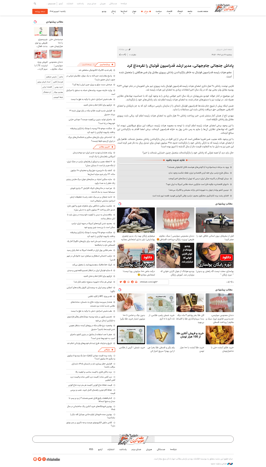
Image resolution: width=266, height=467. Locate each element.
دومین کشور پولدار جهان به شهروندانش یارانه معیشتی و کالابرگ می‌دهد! (199, 190)
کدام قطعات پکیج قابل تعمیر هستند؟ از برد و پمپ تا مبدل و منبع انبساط (92, 399)
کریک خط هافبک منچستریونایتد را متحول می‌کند (92, 264)
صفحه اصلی (227, 49)
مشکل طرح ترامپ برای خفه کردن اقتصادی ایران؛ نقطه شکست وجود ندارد (198, 173)
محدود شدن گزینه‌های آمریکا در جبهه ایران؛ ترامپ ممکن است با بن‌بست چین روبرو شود (93, 225)
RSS (91, 449)
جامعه (189, 11)
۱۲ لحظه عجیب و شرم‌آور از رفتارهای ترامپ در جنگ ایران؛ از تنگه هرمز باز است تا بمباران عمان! (91, 163)
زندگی (113, 11)
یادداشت (80, 3)
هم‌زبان (103, 3)
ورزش (146, 11)
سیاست (159, 11)
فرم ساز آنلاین (58, 81)
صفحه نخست (202, 11)
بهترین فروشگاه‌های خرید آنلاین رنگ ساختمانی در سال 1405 (91, 408)
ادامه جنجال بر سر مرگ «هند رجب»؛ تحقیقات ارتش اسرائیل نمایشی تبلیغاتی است (92, 198)
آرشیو (61, 3)
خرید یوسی (59, 86)
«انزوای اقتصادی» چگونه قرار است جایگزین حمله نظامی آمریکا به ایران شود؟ (197, 184)
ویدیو (104, 11)
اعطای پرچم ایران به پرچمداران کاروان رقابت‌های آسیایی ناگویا (91, 289)
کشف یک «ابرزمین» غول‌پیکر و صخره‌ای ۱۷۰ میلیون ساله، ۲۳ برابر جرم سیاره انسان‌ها (93, 172)
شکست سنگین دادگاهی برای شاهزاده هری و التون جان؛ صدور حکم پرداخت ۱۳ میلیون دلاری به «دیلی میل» (91, 207)
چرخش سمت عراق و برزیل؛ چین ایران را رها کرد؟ (92, 84)
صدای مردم (91, 3)
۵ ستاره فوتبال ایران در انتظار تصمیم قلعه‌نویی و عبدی (89, 270)
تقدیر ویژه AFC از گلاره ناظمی (100, 296)
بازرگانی (107, 349)
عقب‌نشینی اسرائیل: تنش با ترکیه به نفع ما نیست (91, 99)
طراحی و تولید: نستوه (219, 463)
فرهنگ (180, 11)
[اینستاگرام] (44, 459)
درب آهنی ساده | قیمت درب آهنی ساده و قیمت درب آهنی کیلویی (92, 378)
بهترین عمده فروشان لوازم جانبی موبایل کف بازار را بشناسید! (92, 416)
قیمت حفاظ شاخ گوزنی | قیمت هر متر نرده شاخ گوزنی (90, 385)
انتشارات (69, 3)
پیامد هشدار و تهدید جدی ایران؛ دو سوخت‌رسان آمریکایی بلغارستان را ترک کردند (94, 154)
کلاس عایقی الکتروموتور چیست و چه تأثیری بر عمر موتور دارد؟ (90, 424)
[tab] (106, 64)
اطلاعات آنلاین (226, 7)
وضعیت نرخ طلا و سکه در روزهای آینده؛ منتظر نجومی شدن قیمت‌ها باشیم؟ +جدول (92, 327)
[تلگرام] (35, 459)
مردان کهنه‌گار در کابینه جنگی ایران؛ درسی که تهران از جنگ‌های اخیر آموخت (198, 178)
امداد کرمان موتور (43, 81)
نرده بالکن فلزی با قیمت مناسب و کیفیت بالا (94, 372)
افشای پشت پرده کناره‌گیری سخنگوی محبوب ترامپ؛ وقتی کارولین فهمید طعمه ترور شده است (190, 195)
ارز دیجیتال (47, 92)
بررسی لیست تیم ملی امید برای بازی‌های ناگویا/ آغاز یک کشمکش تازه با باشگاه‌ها (91, 243)
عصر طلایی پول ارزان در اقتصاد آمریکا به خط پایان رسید (89, 250)
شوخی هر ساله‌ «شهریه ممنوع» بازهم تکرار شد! (93, 282)
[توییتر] (39, 459)
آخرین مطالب (104, 146)
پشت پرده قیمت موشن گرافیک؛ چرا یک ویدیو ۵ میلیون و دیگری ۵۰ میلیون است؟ (91, 357)
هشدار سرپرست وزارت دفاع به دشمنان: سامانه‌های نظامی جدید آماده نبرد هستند (93, 304)
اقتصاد (169, 11)
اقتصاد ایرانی (47, 86)
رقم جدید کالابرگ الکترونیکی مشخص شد (95, 70)
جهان (134, 11)
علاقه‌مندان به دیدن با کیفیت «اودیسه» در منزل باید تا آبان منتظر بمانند (91, 216)
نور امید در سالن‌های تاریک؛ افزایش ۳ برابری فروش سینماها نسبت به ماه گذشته (92, 190)
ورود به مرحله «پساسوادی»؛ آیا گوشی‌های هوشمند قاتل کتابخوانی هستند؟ (198, 167)
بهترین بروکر (58, 92)
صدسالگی (113, 3)
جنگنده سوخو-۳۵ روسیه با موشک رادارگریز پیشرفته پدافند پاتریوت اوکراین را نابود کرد (92, 130)
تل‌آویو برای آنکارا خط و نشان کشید (97, 105)
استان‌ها (124, 11)
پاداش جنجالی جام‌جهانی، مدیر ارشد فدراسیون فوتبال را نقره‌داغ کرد (180, 66)
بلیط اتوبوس (58, 97)
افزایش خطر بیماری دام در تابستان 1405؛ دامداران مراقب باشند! (93, 365)
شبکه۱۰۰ (124, 3)
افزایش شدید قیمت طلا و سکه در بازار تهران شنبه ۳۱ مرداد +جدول (92, 112)
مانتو (61, 76)
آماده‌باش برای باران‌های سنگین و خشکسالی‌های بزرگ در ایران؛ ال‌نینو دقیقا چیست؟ (91, 139)
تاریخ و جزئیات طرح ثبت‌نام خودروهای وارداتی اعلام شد (89, 343)
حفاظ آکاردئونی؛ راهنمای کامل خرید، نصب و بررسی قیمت (92, 391)
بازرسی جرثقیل (51, 76)
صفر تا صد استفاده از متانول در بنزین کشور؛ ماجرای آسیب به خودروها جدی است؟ (92, 336)
